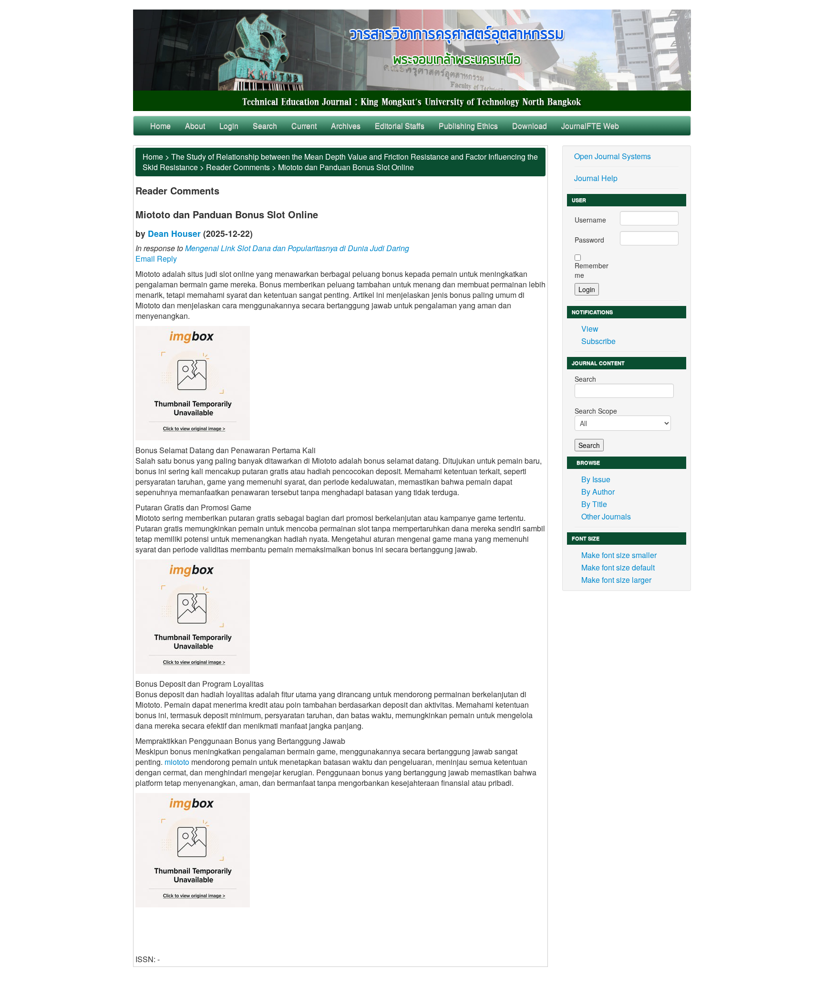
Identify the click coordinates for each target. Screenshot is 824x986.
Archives (345, 125)
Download (529, 125)
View (589, 328)
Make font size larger (616, 579)
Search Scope (596, 411)
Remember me (591, 270)
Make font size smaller (619, 554)
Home (160, 125)
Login (228, 125)
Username (590, 219)
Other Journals (606, 516)
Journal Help (596, 178)
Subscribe (598, 340)
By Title (594, 503)
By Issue (595, 479)
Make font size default (618, 567)
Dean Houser (174, 233)
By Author (598, 491)
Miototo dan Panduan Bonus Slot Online (346, 167)
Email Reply (156, 258)
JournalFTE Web (590, 125)
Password (589, 239)
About (195, 125)
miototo (177, 761)
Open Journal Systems (612, 156)
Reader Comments (238, 167)
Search (265, 125)
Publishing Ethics (468, 125)
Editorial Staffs (399, 125)
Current (304, 125)
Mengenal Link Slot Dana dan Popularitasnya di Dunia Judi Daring (297, 248)
